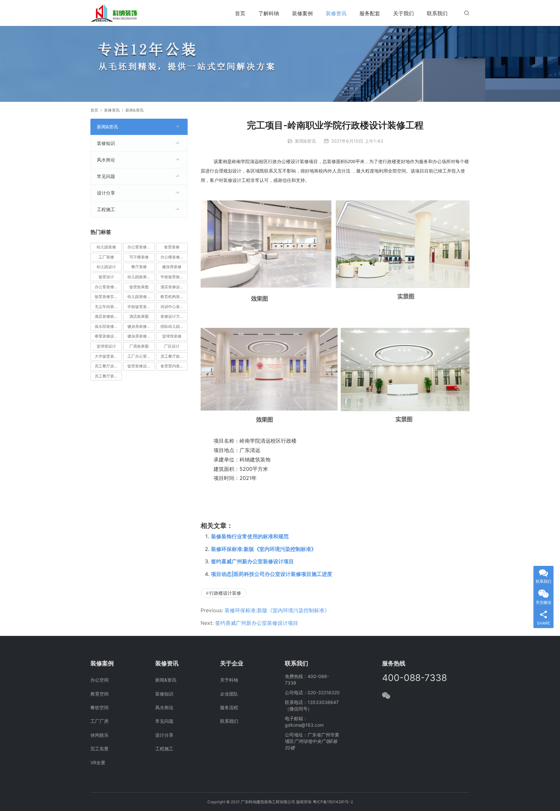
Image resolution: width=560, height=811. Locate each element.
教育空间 (99, 694)
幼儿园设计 (106, 266)
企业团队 (229, 694)
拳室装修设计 (106, 336)
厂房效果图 (139, 346)
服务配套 (369, 13)
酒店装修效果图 (108, 316)
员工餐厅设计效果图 (108, 366)
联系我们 (437, 13)
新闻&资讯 (305, 141)
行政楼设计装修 (225, 593)
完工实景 (99, 748)
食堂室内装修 (172, 366)
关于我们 (403, 13)
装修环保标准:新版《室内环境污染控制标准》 (263, 549)
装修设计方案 (172, 316)
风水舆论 (106, 159)
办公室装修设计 (141, 246)
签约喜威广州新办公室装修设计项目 (252, 561)
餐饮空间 (99, 707)
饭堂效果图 (139, 286)
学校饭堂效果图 (174, 276)
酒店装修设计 (172, 286)
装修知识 (106, 143)
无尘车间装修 (106, 306)
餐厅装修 (139, 266)
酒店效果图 (139, 316)
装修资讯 (336, 13)
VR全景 (97, 762)
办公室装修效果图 (108, 286)
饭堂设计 (106, 276)
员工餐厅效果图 (174, 356)
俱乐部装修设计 (108, 326)
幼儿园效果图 (139, 276)
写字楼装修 (139, 257)
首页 (240, 13)
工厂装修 (106, 257)
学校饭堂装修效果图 (141, 306)
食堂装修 (172, 246)
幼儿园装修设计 (141, 296)
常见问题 (106, 176)
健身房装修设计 (141, 336)
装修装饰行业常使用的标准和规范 (250, 536)
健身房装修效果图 (141, 326)
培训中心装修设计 (174, 306)
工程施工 (106, 209)
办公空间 (99, 680)
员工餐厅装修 (106, 376)
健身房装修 (171, 266)
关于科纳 (229, 680)
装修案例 (302, 13)
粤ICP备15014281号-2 (333, 801)
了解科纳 (268, 13)
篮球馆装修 (171, 336)
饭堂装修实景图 (108, 296)
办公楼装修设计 (174, 257)
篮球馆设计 (106, 346)
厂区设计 (172, 346)
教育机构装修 (172, 296)
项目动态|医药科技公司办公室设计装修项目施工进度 (271, 574)
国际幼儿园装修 (174, 326)
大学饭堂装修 (106, 356)
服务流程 (229, 707)
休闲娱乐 (99, 735)
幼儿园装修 (106, 246)
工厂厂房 (99, 721)
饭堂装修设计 (139, 366)
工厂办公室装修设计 (141, 356)
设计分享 (106, 193)
